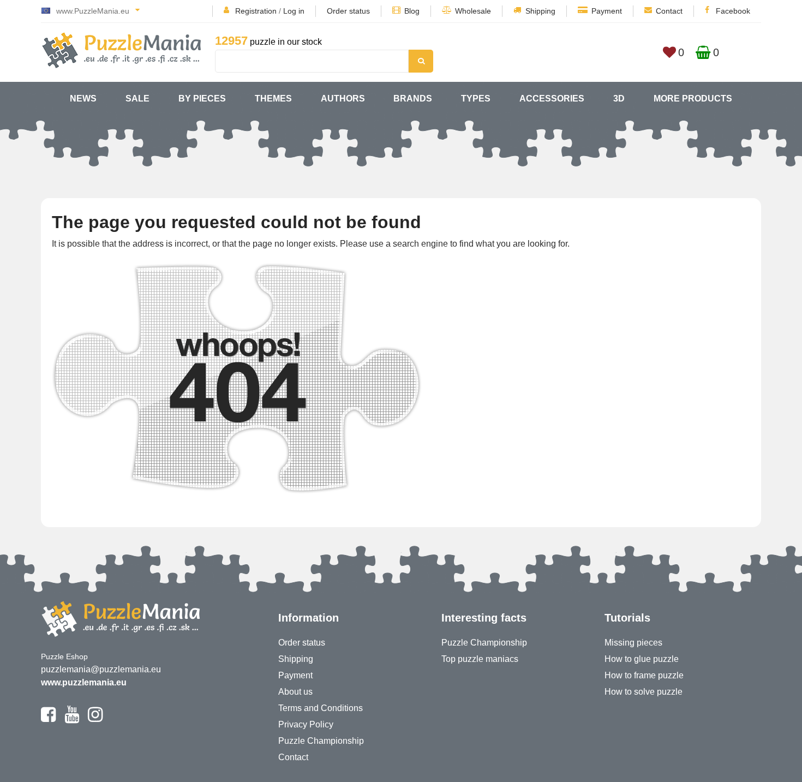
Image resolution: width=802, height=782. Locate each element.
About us (295, 691)
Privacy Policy (305, 724)
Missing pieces (633, 642)
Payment (606, 11)
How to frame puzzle (644, 675)
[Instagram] (95, 719)
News (83, 98)
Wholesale (473, 11)
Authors (343, 98)
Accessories (551, 98)
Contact (669, 11)
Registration (256, 11)
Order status (348, 11)
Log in (293, 11)
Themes (273, 98)
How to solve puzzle (644, 691)
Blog (412, 11)
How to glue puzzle (642, 659)
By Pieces (202, 98)
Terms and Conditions (320, 708)
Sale (137, 98)
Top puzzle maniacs (479, 659)
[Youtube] (71, 719)
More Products (693, 98)
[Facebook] (48, 719)
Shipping (540, 11)
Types (475, 98)
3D (619, 98)
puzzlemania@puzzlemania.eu (101, 669)
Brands (412, 98)
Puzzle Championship (321, 740)
